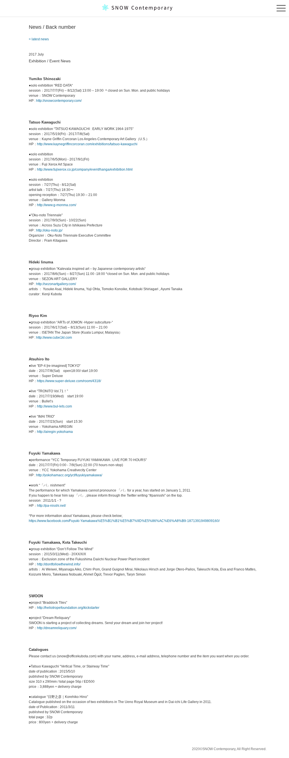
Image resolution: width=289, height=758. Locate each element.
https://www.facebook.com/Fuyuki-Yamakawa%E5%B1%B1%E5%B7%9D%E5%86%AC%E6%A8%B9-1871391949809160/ (124, 521)
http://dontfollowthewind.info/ (58, 564)
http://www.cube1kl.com (54, 338)
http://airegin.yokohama (55, 432)
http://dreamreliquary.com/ (56, 628)
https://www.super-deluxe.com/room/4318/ (69, 381)
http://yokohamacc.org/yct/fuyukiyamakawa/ (69, 475)
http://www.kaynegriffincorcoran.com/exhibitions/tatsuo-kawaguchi (87, 144)
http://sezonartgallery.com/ (56, 284)
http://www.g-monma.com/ (56, 205)
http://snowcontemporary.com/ (59, 101)
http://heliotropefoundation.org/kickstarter (68, 608)
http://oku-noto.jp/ (49, 230)
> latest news (39, 39)
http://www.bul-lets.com (54, 406)
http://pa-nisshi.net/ (51, 506)
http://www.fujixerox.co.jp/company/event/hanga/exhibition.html (85, 169)
